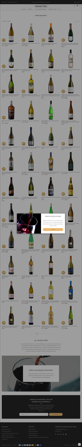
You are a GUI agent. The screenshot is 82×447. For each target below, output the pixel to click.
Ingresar (53, 229)
